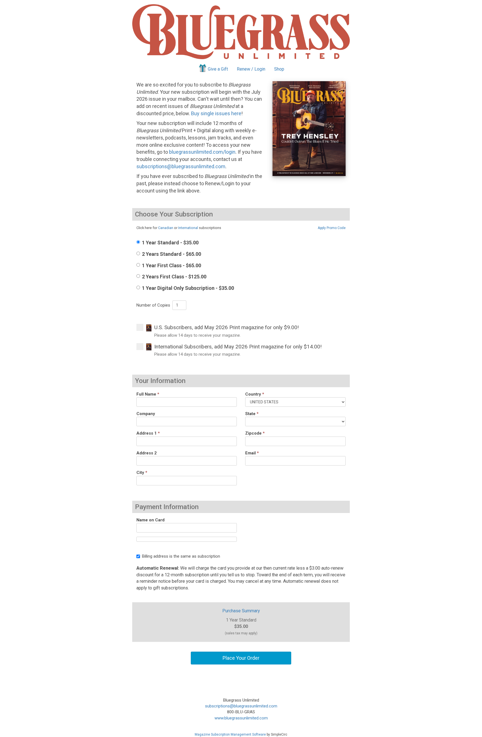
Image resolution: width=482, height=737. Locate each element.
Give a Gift (218, 69)
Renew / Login (251, 69)
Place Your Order (241, 658)
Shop (279, 69)
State (252, 413)
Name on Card (150, 519)
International (188, 228)
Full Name (147, 394)
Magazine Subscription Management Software (230, 734)
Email (252, 453)
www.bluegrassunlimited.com (241, 718)
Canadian (165, 228)
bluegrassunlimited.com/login (202, 152)
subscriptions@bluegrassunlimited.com (180, 166)
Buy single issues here (216, 113)
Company (145, 413)
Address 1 (148, 433)
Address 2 (146, 453)
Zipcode (255, 433)
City (141, 472)
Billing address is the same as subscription (181, 556)
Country (254, 394)
